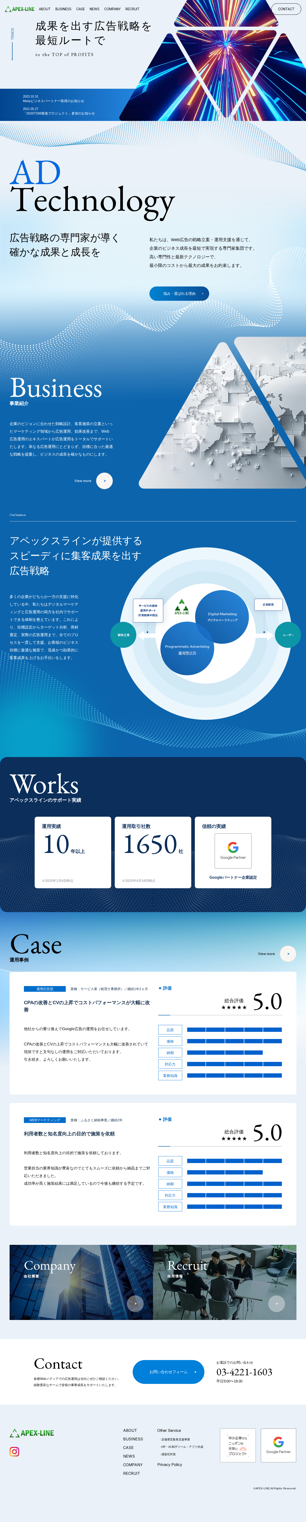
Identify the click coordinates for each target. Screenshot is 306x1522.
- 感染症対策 (168, 1454)
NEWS (94, 9)
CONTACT (286, 9)
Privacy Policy (169, 1464)
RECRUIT (133, 9)
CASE (80, 9)
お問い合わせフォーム (168, 1372)
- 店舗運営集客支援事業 (175, 1439)
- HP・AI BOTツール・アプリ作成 (181, 1447)
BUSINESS (63, 9)
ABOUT (45, 9)
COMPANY (112, 9)
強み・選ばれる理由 (179, 293)
